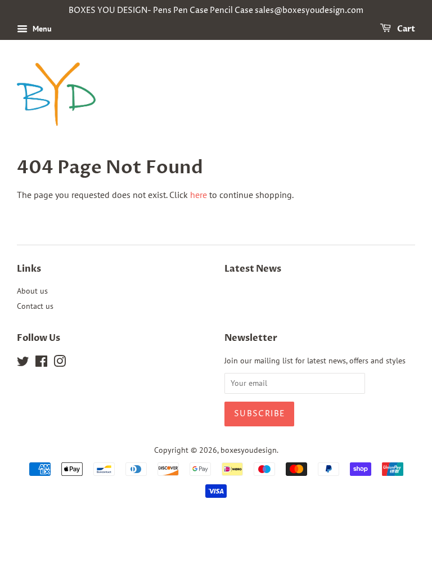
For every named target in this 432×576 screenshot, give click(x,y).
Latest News (252, 269)
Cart (405, 29)
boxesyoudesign (248, 450)
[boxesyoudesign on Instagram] (59, 363)
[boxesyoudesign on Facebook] (41, 363)
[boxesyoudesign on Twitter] (23, 363)
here (198, 194)
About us (32, 291)
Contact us (35, 306)
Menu (41, 29)
